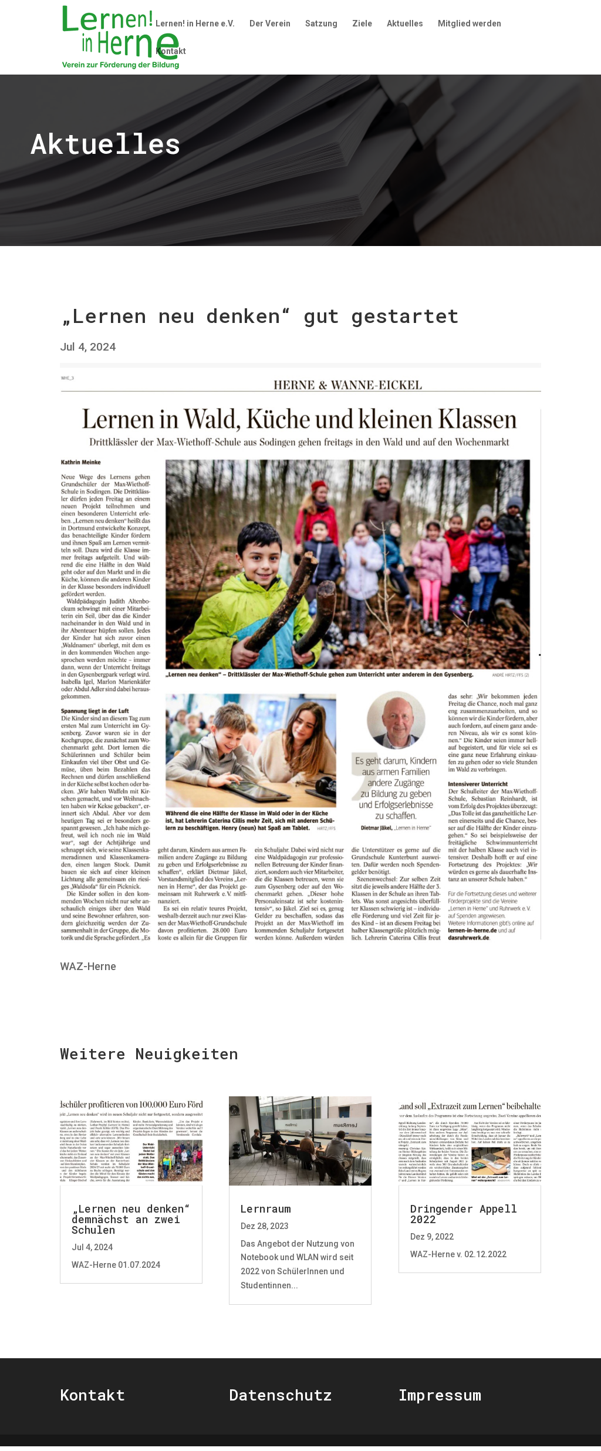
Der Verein (270, 23)
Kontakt (171, 51)
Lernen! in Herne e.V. (195, 23)
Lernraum (266, 1208)
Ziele (362, 23)
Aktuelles (405, 23)
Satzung (321, 23)
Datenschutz (280, 1395)
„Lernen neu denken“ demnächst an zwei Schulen (131, 1219)
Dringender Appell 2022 (463, 1213)
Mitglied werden (469, 23)
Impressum (440, 1395)
